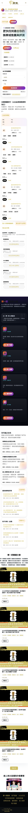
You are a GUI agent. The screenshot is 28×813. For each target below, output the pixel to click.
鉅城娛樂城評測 (16, 128)
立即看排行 (7, 48)
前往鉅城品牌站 (14, 244)
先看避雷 (6, 52)
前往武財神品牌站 (14, 255)
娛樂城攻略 (6, 801)
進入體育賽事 (8, 394)
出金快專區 (5, 115)
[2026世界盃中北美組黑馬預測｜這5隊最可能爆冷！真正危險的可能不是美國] (14, 577)
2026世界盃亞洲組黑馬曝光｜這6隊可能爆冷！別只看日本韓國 (14, 710)
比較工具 (22, 13)
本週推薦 (13, 22)
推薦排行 (4, 13)
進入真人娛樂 (8, 369)
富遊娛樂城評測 (16, 204)
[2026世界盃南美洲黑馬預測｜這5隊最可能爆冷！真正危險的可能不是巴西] (14, 617)
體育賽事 (21, 595)
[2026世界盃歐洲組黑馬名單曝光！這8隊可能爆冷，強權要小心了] (14, 736)
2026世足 (4, 595)
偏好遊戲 (5, 80)
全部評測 (22, 490)
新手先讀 (5, 22)
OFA (19, 810)
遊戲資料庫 (10, 17)
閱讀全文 (5, 602)
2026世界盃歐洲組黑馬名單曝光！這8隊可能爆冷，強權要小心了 (14, 750)
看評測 (4, 142)
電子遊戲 (14, 803)
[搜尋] (2, 2)
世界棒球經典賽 (9, 798)
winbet (23, 810)
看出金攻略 (5, 228)
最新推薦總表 (16, 94)
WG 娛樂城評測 (16, 166)
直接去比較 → (5, 91)
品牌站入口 (14, 132)
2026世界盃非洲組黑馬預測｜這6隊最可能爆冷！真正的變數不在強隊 (14, 671)
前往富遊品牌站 (14, 287)
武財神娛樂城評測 (16, 147)
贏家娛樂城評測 (16, 185)
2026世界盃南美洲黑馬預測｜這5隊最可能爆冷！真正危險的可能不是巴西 (14, 631)
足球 (17, 595)
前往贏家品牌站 (14, 277)
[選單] (25, 2)
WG (17, 810)
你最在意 (5, 73)
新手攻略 (16, 13)
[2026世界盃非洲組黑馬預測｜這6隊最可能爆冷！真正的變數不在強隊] (14, 656)
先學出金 (16, 48)
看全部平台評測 (20, 223)
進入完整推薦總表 (7, 223)
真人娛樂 (22, 801)
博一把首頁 (6, 795)
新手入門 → (23, 91)
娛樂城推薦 (19, 798)
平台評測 (10, 13)
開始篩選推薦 (14, 88)
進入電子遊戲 (8, 345)
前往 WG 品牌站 (14, 265)
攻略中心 (22, 520)
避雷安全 (4, 17)
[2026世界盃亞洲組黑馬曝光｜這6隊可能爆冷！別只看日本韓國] (14, 696)
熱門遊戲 (9, 595)
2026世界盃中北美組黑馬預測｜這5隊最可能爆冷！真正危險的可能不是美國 (14, 591)
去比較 (9, 142)
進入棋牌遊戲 (8, 418)
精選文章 (13, 595)
